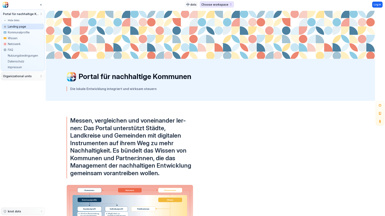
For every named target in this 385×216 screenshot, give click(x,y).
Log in (377, 4)
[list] (23, 49)
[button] (23, 14)
